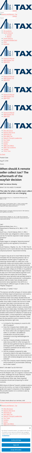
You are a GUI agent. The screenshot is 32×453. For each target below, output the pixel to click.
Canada (9, 35)
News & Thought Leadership (12, 138)
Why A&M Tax (7, 136)
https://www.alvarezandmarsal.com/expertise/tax (15, 402)
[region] (16, 439)
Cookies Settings (16, 440)
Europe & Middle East (10, 40)
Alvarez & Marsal (8, 58)
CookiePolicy (5, 435)
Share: (2, 164)
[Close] (30, 428)
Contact (5, 149)
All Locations (7, 31)
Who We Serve (8, 131)
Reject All (16, 445)
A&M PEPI (6, 62)
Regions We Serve (9, 132)
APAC (5, 42)
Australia (6, 44)
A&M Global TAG (8, 60)
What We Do (7, 134)
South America (8, 38)
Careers (5, 142)
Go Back (2, 154)
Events (5, 144)
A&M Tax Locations (9, 147)
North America (8, 33)
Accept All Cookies (16, 450)
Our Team (6, 140)
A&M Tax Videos (8, 146)
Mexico (9, 36)
